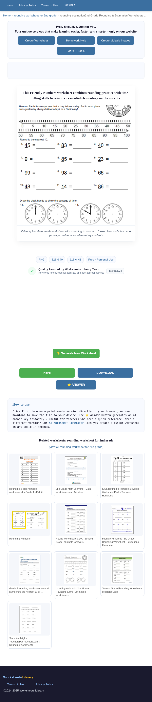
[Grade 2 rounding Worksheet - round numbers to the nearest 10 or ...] (30, 569)
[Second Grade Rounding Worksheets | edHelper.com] (122, 569)
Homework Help (76, 40)
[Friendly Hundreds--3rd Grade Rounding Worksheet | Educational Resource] (122, 519)
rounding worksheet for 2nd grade (35, 15)
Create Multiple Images (115, 40)
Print (47, 372)
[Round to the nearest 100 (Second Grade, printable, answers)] (76, 519)
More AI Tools (76, 50)
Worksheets (18, 677)
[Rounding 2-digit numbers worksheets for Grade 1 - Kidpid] (30, 470)
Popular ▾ (69, 4)
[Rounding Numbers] (30, 519)
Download (105, 372)
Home (9, 5)
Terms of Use (49, 5)
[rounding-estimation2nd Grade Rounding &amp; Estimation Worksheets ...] (76, 569)
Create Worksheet (36, 40)
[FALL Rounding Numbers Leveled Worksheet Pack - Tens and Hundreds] (122, 470)
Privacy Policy (27, 5)
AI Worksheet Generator (66, 422)
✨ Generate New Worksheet (76, 353)
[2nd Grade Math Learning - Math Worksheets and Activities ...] (76, 470)
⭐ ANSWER (76, 384)
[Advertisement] (76, 313)
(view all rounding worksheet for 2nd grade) (76, 446)
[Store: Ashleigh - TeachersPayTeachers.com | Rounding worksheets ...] (30, 619)
